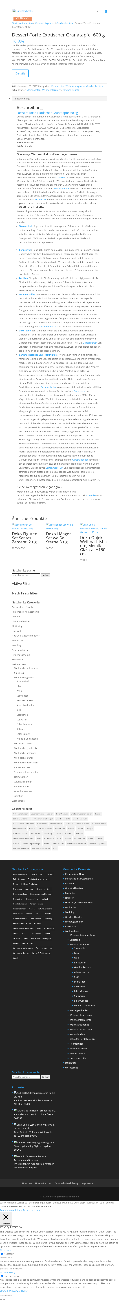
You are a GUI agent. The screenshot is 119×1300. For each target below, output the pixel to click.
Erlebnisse (17, 659)
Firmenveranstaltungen (43, 818)
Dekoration (25, 330)
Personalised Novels (22, 607)
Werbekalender (62, 188)
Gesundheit (42, 823)
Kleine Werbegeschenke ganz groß (39, 487)
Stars (59, 838)
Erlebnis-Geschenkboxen (81, 813)
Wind (55, 848)
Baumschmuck (21, 786)
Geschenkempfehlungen (23, 823)
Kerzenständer (19, 828)
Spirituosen (23, 695)
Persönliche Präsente (30, 206)
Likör (19, 686)
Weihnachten (26, 23)
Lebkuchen (22, 714)
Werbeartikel (18, 800)
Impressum (87, 1183)
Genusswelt (25, 249)
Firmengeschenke (21, 654)
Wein (19, 690)
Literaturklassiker (21, 621)
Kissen (32, 828)
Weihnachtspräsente (25, 752)
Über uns (27, 1183)
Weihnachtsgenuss (44, 23)
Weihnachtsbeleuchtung (27, 668)
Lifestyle (89, 828)
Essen (97, 813)
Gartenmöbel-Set (48, 326)
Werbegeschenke (23, 743)
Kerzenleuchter (22, 767)
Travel (90, 838)
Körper (71, 828)
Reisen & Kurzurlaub (64, 833)
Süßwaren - (23, 719)
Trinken (99, 838)
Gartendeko (80, 391)
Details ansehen (31, 1210)
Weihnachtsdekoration (26, 762)
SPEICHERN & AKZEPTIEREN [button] (14, 1290)
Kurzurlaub (60, 828)
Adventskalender (25, 705)
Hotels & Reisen (82, 823)
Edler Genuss (23, 733)
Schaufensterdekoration (26, 772)
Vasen (46, 843)
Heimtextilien (21, 776)
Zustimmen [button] (6, 1210)
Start (14, 23)
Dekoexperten (90, 342)
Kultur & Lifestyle (45, 828)
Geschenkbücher (20, 650)
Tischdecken (79, 838)
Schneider (60, 177)
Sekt (19, 709)
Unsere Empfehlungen (31, 843)
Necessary (9, 1253)
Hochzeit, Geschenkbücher (26, 635)
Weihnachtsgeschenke (25, 748)
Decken (50, 813)
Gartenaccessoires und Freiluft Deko (38, 354)
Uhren (16, 843)
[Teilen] (7, 1295)
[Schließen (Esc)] (10, 1295)
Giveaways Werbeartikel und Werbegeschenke (47, 154)
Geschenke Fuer (80, 818)
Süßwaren (22, 729)
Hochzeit (16, 631)
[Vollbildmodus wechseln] (4, 1295)
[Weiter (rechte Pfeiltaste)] (4, 1299)
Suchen (45, 575)
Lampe (80, 828)
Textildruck (40, 199)
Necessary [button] (5, 1250)
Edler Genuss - (24, 724)
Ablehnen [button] (17, 1210)
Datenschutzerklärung (66, 1183)
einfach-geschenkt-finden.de (63, 1196)
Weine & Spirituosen (27, 738)
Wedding (16, 645)
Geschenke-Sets (64, 23)
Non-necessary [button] (7, 1272)
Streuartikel (25, 226)
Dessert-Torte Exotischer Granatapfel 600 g (47, 113)
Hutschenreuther (23, 791)
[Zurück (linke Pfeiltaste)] (1, 1299)
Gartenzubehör (49, 387)
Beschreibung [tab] (22, 98)
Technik (67, 838)
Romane (16, 616)
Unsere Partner (43, 1183)
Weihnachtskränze (23, 757)
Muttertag (17, 626)
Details (20, 73)
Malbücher (17, 640)
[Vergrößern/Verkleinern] (1, 1295)
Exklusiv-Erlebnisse (21, 818)
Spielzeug (19, 672)
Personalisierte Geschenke (25, 611)
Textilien (23, 278)
